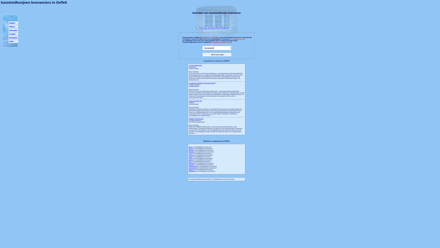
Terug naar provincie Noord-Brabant (213, 28)
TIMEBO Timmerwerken (196, 119)
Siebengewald (193, 166)
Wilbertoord (192, 171)
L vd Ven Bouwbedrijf (195, 65)
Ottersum (191, 165)
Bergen (191, 148)
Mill (190, 161)
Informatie (13, 30)
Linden (191, 160)
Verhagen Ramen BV (195, 101)
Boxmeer (191, 152)
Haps (190, 157)
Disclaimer (13, 38)
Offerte (12, 27)
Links (11, 41)
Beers (190, 147)
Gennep (191, 155)
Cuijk (190, 153)
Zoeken (12, 23)
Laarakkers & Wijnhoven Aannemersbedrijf (202, 83)
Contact (12, 34)
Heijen (191, 158)
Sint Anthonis (193, 168)
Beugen (191, 150)
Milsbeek (191, 163)
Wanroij (191, 169)
